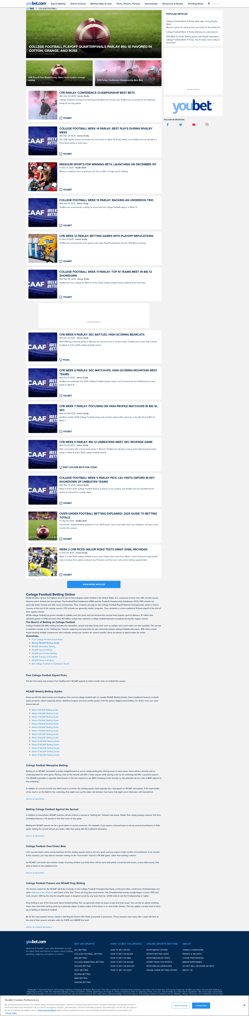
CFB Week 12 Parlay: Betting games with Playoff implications (106, 236)
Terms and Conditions (47, 1010)
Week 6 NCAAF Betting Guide (45, 727)
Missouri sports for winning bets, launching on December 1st (108, 164)
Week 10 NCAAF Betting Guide (46, 741)
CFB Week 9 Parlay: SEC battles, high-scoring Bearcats (102, 334)
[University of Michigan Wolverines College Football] (42, 561)
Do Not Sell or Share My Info (198, 966)
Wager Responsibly (192, 962)
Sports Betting (58, 3)
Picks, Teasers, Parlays (128, 3)
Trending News (195, 3)
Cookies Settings (180, 1005)
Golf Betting (81, 970)
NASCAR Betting (82, 982)
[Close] (244, 1005)
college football (47, 8)
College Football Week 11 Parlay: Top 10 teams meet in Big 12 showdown (105, 273)
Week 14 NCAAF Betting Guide (45, 755)
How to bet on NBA (120, 958)
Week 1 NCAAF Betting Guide (45, 709)
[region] (124, 1005)
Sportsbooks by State (158, 958)
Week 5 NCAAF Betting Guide (45, 723)
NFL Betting (80, 949)
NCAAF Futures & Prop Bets (44, 656)
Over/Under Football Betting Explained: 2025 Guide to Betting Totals (108, 515)
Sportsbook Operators (159, 966)
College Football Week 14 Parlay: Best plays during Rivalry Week (105, 130)
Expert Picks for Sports (159, 962)
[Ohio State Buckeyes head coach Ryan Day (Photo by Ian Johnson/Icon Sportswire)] (42, 105)
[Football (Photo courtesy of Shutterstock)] (42, 526)
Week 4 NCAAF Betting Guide (45, 720)
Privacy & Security (192, 953)
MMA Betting (80, 978)
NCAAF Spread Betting (42, 649)
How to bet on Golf (121, 970)
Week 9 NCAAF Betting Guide (45, 737)
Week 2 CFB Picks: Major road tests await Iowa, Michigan (103, 549)
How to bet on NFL (120, 949)
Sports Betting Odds (157, 953)
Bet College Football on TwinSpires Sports (50, 663)
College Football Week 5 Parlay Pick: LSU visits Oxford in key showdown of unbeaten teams (107, 480)
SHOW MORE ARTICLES (94, 584)
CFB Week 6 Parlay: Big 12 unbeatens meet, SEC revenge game (106, 442)
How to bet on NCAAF (121, 953)
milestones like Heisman (42, 892)
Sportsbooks (151, 3)
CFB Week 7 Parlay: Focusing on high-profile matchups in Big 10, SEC (108, 408)
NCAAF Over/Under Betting (44, 653)
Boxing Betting (82, 974)
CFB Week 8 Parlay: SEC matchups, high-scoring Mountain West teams (108, 372)
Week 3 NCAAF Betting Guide (45, 716)
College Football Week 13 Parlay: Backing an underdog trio (106, 200)
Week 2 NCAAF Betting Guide (45, 713)
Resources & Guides (172, 3)
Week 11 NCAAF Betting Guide (45, 744)
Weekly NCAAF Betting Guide (45, 642)
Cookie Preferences (193, 958)
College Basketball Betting (89, 962)
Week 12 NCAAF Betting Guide (45, 748)
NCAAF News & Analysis (43, 660)
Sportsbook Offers (157, 949)
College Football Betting (88, 953)
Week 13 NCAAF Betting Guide (45, 751)
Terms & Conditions (192, 949)
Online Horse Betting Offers (161, 970)
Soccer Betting (82, 966)
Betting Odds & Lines (101, 3)
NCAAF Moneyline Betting (43, 646)
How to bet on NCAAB (121, 962)
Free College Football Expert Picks (47, 639)
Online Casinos (78, 3)
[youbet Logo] (36, 3)
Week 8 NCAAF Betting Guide (45, 734)
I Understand (201, 1005)
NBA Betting (80, 958)
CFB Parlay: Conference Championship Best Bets (97, 93)
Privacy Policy (11, 1013)
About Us (187, 970)
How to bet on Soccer (122, 966)
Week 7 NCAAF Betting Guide (45, 730)
